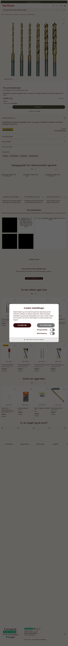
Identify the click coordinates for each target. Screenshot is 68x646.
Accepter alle (22, 325)
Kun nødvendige (45, 325)
